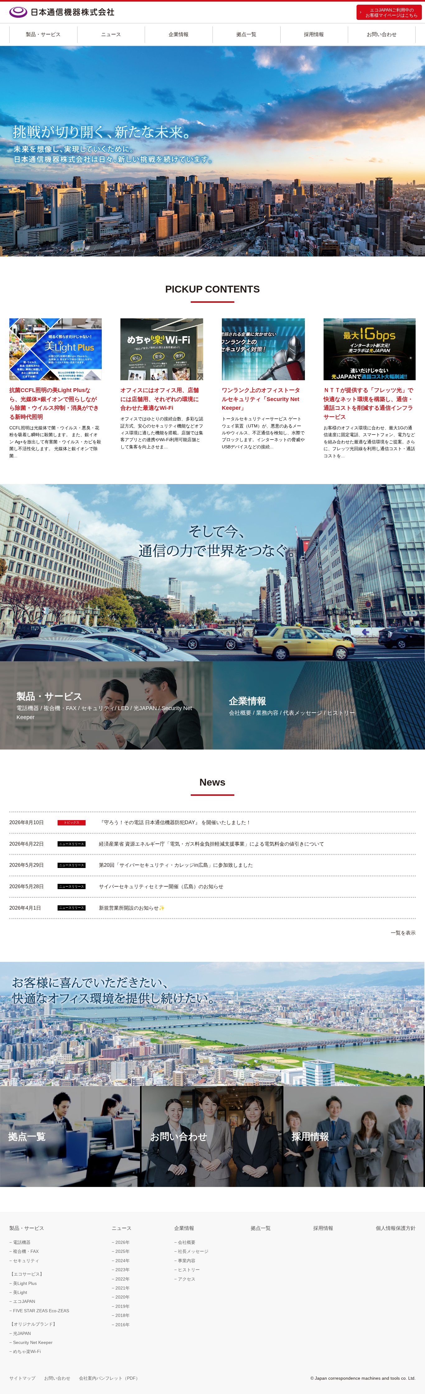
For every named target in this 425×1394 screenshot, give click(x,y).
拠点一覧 (246, 34)
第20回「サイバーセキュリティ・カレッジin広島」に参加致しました (176, 865)
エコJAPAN (24, 1301)
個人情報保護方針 (396, 1228)
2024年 (122, 1260)
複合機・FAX (26, 1251)
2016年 (122, 1324)
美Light (20, 1292)
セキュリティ (26, 1260)
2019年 (122, 1306)
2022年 (122, 1278)
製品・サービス (43, 34)
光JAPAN (22, 1333)
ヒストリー (189, 1269)
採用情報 (314, 34)
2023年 (122, 1269)
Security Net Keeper (33, 1342)
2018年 (122, 1315)
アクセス (186, 1278)
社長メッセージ (193, 1251)
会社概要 (186, 1242)
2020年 (122, 1297)
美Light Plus (25, 1283)
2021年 (122, 1288)
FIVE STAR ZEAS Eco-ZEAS (41, 1310)
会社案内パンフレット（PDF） (109, 1378)
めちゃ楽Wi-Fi (27, 1351)
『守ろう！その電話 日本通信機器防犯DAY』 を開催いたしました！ (175, 822)
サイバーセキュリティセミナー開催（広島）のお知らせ (162, 886)
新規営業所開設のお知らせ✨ (132, 908)
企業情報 (179, 34)
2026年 (122, 1242)
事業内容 (186, 1260)
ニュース (111, 34)
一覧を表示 (403, 932)
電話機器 (21, 1242)
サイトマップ (22, 1378)
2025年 (122, 1251)
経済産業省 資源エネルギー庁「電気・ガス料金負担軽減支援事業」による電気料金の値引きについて (212, 844)
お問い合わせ (382, 34)
